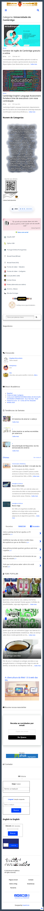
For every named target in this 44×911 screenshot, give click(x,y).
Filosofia (18, 147)
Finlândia (26, 147)
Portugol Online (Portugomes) (15, 250)
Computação (30, 128)
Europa (31, 145)
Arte (11, 126)
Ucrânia (18, 167)
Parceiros (13, 888)
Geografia (15, 150)
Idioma (4, 48)
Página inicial (13, 880)
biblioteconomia (27, 168)
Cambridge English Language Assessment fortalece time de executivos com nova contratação (22, 98)
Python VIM (9, 243)
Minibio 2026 (11, 402)
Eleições (32, 142)
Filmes (11, 147)
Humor (23, 153)
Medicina (31, 158)
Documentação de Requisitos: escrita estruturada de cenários (25, 447)
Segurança (13, 165)
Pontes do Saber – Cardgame (15, 271)
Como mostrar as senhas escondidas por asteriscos (25, 432)
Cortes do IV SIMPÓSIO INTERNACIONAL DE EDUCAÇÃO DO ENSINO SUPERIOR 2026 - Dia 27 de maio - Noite (24, 398)
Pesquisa (21, 161)
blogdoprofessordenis (15, 358)
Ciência (32, 126)
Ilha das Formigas (11, 293)
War (10, 373)
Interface (13, 158)
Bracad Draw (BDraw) (12, 256)
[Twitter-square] (18, 896)
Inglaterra (14, 154)
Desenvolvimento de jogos (19, 136)
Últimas (6, 458)
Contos (12, 133)
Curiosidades (29, 133)
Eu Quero (22, 737)
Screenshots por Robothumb (22, 898)
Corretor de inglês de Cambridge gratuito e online (21, 51)
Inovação (29, 155)
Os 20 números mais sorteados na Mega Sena (22, 624)
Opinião (13, 161)
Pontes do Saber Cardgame (15, 395)
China (25, 126)
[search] (36, 317)
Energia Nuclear (15, 144)
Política (30, 161)
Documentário (15, 139)
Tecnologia (29, 165)
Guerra (30, 151)
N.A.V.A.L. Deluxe (11, 289)
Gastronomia (16, 148)
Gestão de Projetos (18, 151)
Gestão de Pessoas (26, 150)
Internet (22, 158)
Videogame (26, 167)
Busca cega (16, 506)
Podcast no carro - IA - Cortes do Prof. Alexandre (21, 401)
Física (32, 147)
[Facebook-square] (15, 896)
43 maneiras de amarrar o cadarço (24, 419)
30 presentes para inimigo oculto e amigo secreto (21, 654)
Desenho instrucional (21, 134)
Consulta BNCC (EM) (12, 276)
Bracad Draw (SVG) (11, 262)
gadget (13, 170)
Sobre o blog (13, 884)
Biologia (18, 126)
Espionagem (25, 145)
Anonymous (12, 365)
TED (21, 165)
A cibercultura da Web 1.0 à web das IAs (26, 466)
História (15, 153)
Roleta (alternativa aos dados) (15, 284)
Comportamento (16, 128)
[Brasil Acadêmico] (22, 5)
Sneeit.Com (26, 905)
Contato (30, 880)
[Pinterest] (21, 896)
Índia (32, 170)
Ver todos (37, 457)
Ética (27, 170)
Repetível (9, 393)
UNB (13, 166)
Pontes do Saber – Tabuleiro (14, 267)
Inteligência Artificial (22, 156)
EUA (24, 139)
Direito (27, 137)
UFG (10, 166)
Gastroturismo (27, 148)
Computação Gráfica (22, 130)
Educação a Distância (18, 142)
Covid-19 (19, 133)
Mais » (36, 375)
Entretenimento (28, 144)
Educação (26, 141)
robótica (20, 170)
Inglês (21, 155)
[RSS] (26, 896)
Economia (16, 141)
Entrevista (14, 145)
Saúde (30, 163)
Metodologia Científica (19, 160)
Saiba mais (34, 64)
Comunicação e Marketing (22, 131)
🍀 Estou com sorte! (21, 232)
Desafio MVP (9, 237)
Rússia (24, 163)
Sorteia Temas (10, 280)
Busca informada (18, 486)
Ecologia (30, 139)
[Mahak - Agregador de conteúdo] (22, 757)
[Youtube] (23, 896)
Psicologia (15, 163)
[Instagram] (28, 896)
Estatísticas (30, 884)
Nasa (32, 160)
